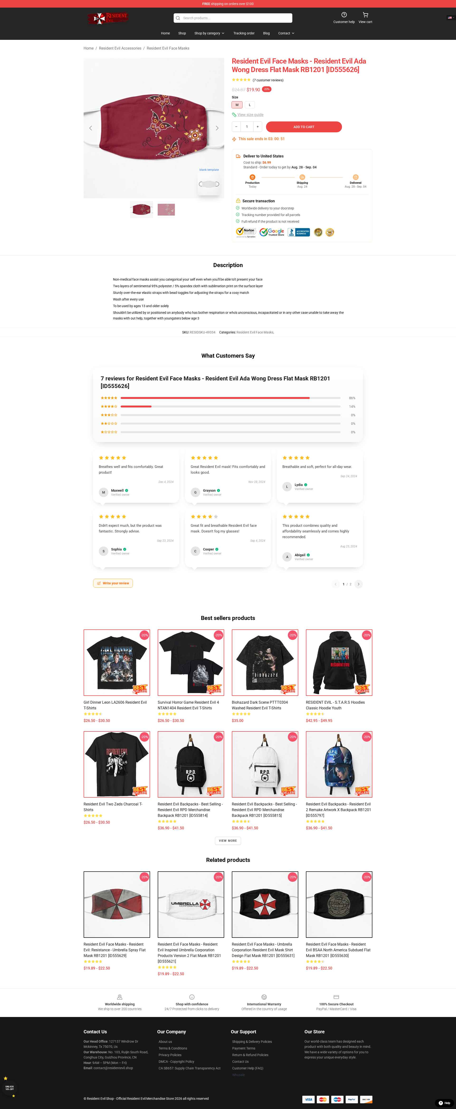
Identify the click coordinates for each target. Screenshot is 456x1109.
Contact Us (240, 1061)
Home (89, 48)
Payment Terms (243, 1048)
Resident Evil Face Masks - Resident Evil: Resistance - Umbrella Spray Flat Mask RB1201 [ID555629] (115, 950)
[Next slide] (217, 128)
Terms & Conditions (173, 1048)
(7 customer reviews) (268, 80)
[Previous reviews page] (335, 584)
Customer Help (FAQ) (247, 1068)
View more (228, 840)
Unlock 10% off (9, 1088)
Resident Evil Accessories (120, 48)
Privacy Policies (170, 1055)
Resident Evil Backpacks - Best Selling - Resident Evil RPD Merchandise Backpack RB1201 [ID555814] (190, 810)
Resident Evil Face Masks (168, 48)
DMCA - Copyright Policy (176, 1061)
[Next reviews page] (358, 584)
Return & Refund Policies (250, 1055)
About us (165, 1042)
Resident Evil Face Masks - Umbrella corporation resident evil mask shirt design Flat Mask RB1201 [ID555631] (263, 950)
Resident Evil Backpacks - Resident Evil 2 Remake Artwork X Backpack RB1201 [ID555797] (338, 810)
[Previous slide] (91, 128)
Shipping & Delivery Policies (252, 1042)
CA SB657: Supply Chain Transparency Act (190, 1068)
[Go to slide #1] (141, 209)
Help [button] (447, 1103)
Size (235, 97)
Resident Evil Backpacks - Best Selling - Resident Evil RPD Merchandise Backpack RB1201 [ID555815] (264, 810)
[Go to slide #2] (166, 209)
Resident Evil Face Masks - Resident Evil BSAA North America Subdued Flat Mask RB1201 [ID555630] (338, 950)
